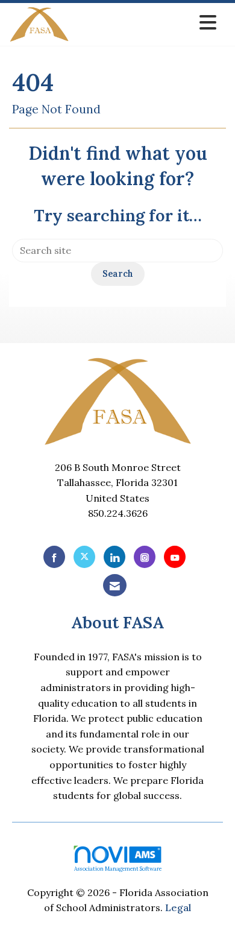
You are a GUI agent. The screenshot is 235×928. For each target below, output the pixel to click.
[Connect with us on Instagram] (144, 557)
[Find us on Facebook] (54, 557)
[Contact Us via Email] (115, 585)
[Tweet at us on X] (84, 557)
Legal (178, 907)
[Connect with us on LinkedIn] (114, 557)
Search (117, 273)
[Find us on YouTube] (175, 557)
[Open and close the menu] (146, 23)
